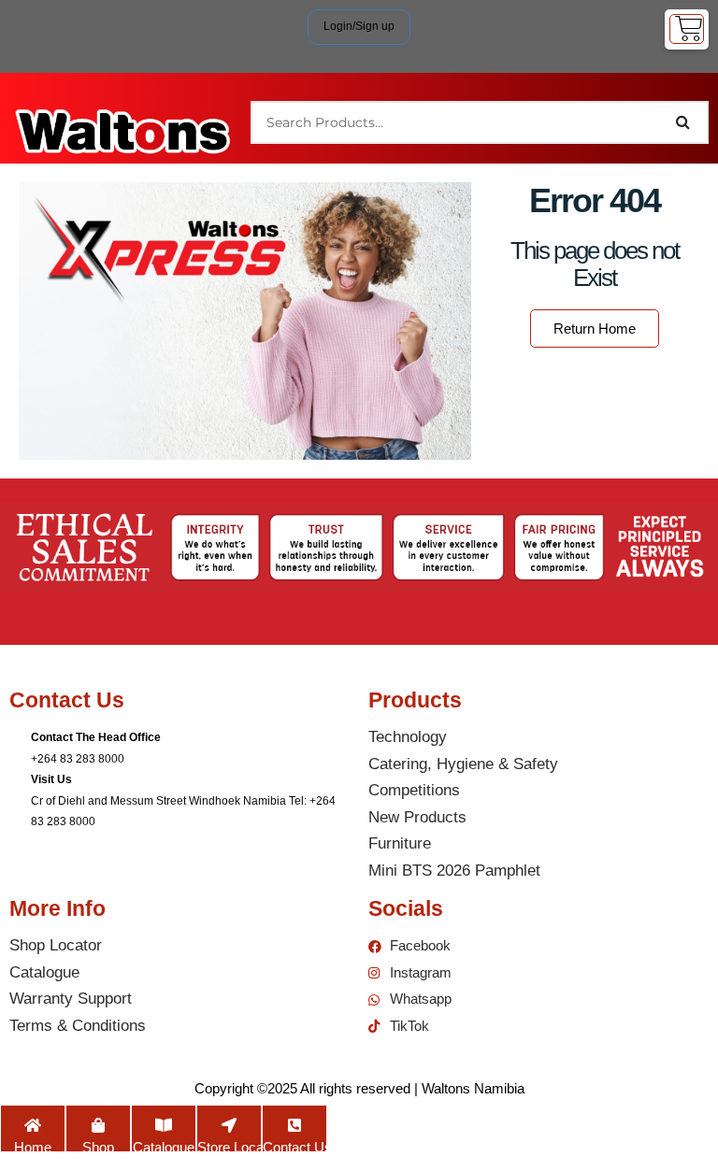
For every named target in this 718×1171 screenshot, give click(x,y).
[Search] (683, 122)
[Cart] (686, 29)
